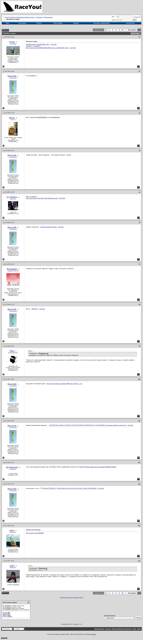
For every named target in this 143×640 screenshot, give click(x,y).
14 (18, 294)
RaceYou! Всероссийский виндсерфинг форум (19, 17)
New (7, 23)
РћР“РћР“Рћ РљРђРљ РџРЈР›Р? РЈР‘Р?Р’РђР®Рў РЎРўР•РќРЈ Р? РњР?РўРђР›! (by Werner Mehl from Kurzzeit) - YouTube (91, 425)
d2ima (12, 118)
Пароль (114, 20)
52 (17, 370)
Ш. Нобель (12, 197)
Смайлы (5, 614)
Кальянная (39, 17)
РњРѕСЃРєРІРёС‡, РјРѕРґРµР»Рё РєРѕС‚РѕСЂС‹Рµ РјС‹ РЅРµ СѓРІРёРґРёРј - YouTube (73, 488)
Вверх (139, 629)
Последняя (132, 30)
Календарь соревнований (101, 23)
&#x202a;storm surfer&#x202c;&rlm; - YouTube (41, 44)
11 (122, 30)
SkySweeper (12, 467)
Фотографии (58, 23)
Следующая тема (77, 597)
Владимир (12, 269)
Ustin (11, 565)
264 (17, 104)
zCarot (94, 634)
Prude (12, 42)
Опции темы (135, 33)
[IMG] (4, 615)
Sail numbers (22, 23)
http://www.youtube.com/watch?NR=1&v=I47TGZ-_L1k (64, 383)
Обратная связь (99, 629)
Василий (12, 76)
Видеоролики (48, 17)
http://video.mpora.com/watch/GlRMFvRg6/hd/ (101, 467)
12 (18, 213)
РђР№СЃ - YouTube (38, 309)
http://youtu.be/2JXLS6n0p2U (35, 48)
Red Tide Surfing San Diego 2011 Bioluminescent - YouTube (45, 198)
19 (18, 101)
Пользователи (130, 23)
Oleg (12, 351)
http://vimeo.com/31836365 (35, 533)
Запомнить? (137, 17)
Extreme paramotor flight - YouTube (51, 227)
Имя (113, 16)
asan (11, 530)
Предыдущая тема (66, 597)
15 (18, 61)
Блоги (40, 23)
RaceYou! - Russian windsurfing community (118, 629)
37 (17, 551)
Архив (134, 629)
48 (17, 295)
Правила (76, 23)
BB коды (5, 612)
